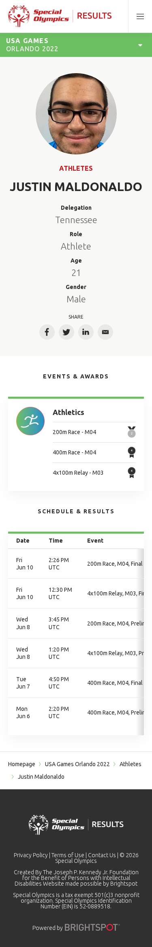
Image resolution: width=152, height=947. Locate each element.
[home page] (59, 16)
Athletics (68, 412)
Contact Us (102, 855)
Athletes (76, 168)
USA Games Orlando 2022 (77, 764)
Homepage (21, 764)
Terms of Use (67, 855)
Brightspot (123, 883)
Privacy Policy (31, 855)
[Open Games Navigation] (140, 44)
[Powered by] (92, 927)
